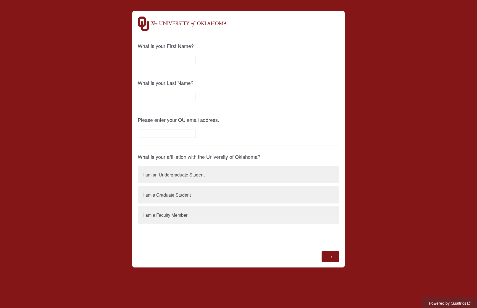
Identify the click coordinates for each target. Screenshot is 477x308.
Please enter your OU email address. (178, 119)
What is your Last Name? (166, 82)
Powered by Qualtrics (447, 303)
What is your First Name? (166, 45)
